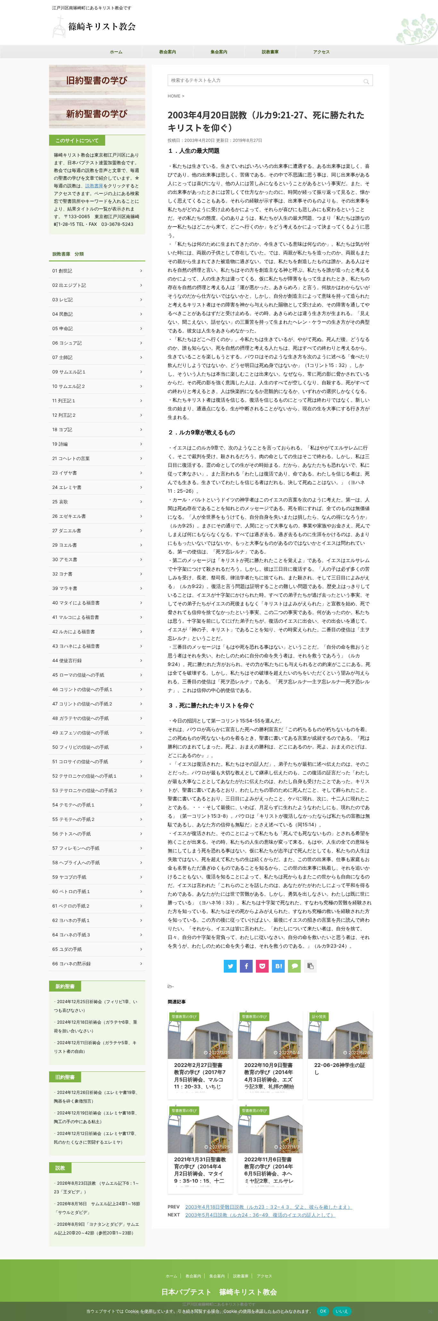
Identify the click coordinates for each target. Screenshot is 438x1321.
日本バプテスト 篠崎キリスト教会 (219, 1292)
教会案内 (167, 51)
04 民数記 (62, 314)
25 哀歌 (60, 501)
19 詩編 (60, 444)
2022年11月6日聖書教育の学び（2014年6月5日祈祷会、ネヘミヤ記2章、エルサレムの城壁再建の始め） (270, 1173)
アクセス (321, 51)
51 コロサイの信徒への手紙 (80, 761)
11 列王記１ (64, 400)
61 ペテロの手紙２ (71, 905)
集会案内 (219, 51)
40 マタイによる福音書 (76, 602)
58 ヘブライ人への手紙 (76, 862)
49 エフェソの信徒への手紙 (80, 732)
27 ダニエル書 (66, 530)
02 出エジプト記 (69, 285)
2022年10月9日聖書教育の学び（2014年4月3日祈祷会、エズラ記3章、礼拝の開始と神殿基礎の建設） (269, 1079)
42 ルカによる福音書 (73, 631)
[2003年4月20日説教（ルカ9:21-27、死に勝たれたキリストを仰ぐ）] (278, 966)
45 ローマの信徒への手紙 (78, 675)
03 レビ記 (62, 299)
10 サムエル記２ (69, 386)
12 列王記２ (64, 415)
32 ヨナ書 (62, 573)
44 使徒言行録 (67, 660)
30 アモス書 (64, 559)
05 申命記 (62, 328)
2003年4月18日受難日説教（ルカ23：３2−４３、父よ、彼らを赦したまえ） (268, 1207)
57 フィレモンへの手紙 (75, 848)
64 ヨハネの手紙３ (71, 934)
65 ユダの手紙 (67, 949)
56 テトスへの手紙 (71, 833)
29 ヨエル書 (64, 545)
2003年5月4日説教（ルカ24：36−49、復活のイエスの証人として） (260, 1215)
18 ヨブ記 (62, 429)
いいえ (342, 1311)
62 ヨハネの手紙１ (71, 920)
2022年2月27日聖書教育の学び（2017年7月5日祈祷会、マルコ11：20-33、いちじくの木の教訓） (200, 1079)
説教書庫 (270, 51)
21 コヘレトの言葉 (71, 458)
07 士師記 (62, 357)
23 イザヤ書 (64, 472)
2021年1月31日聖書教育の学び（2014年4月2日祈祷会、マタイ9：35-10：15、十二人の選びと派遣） (200, 1173)
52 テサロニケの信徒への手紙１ (84, 776)
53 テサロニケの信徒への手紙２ (85, 790)
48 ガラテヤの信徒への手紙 (80, 718)
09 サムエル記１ (69, 371)
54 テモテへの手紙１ (73, 804)
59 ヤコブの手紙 (69, 877)
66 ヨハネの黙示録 (71, 963)
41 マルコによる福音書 (75, 617)
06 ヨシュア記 (67, 342)
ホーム (116, 51)
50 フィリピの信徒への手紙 (80, 747)
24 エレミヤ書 (66, 487)
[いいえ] (430, 1311)
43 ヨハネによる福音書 (76, 646)
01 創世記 (62, 270)
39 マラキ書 (64, 588)
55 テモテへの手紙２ (73, 819)
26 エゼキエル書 (69, 516)
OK (323, 1311)
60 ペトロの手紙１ (71, 891)
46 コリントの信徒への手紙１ (82, 689)
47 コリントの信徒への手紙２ (82, 703)
